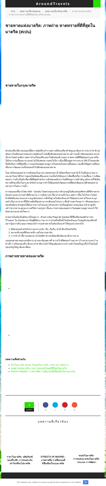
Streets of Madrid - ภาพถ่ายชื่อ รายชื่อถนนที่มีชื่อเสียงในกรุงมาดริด (43, 371)
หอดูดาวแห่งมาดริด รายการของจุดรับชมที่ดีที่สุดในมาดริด (39, 368)
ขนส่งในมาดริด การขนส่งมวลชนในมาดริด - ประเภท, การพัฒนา (86, 458)
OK (85, 482)
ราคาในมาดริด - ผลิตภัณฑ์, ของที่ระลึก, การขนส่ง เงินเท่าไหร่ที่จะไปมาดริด (20, 460)
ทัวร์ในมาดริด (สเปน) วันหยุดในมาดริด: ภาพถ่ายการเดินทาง (40, 365)
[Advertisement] (53, 59)
